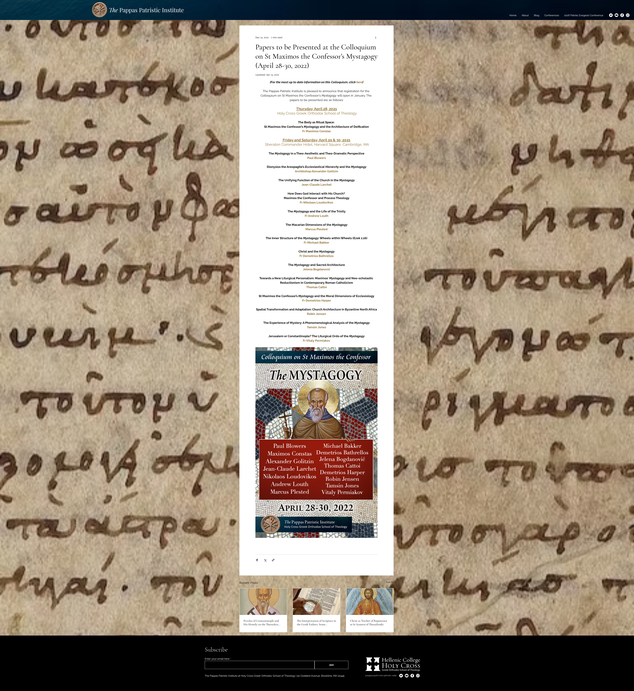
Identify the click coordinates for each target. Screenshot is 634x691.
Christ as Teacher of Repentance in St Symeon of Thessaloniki (368, 622)
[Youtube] (616, 15)
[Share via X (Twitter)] (265, 560)
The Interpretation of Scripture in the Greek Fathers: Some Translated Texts (316, 622)
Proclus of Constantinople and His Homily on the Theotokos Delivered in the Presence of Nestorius (261, 622)
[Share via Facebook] (257, 560)
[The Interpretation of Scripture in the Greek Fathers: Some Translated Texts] (316, 601)
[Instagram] (628, 15)
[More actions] (376, 37)
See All (390, 582)
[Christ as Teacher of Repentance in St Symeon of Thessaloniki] (369, 601)
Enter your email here (217, 659)
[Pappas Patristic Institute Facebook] (622, 15)
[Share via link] (273, 560)
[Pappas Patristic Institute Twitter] (611, 15)
